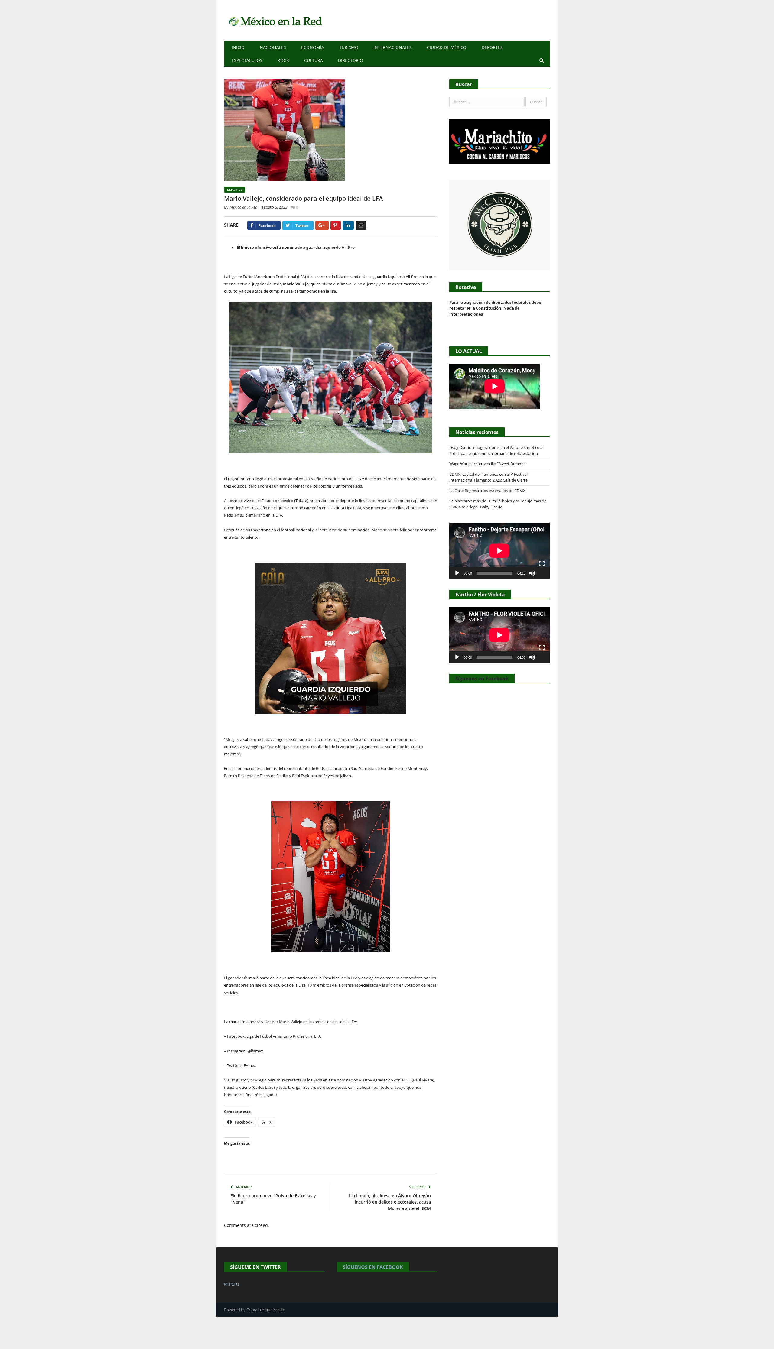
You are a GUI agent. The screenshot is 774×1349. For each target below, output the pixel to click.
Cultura (313, 60)
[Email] (361, 225)
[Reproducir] (457, 573)
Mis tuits (231, 1284)
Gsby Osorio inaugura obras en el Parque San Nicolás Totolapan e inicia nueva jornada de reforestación (496, 450)
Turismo (348, 47)
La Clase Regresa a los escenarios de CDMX (487, 490)
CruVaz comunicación (265, 1309)
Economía (312, 47)
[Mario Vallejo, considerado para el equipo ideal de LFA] (330, 131)
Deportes (492, 47)
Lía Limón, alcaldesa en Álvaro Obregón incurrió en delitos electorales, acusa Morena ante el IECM (390, 1202)
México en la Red (243, 207)
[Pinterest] (335, 225)
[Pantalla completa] (542, 564)
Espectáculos (247, 60)
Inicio (238, 47)
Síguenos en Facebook (482, 678)
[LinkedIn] (348, 225)
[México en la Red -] (274, 20)
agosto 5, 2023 (274, 207)
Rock (283, 60)
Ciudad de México (447, 47)
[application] (499, 551)
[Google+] (322, 225)
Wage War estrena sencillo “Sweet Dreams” (487, 463)
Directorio (350, 60)
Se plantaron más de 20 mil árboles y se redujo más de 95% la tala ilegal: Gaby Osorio (497, 504)
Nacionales (273, 47)
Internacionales (392, 47)
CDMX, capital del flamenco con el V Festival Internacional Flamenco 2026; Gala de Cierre (488, 477)
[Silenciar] (532, 573)
